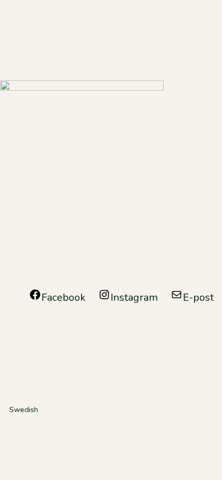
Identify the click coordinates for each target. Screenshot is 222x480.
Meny (111, 172)
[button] (111, 409)
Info (111, 255)
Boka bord (111, 215)
